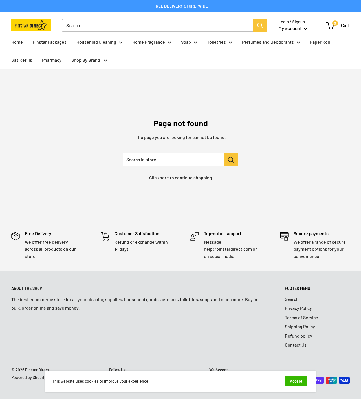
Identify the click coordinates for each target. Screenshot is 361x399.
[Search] (260, 25)
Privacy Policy (298, 308)
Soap (186, 42)
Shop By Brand (86, 60)
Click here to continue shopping (180, 177)
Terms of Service (301, 317)
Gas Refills (21, 60)
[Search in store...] (231, 159)
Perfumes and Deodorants (268, 42)
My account (290, 28)
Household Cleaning (96, 42)
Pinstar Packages (50, 42)
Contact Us (296, 344)
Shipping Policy (300, 326)
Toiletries (216, 42)
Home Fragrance (148, 42)
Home (17, 42)
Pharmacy (51, 60)
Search (292, 299)
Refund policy (298, 335)
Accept (296, 381)
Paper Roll (320, 42)
